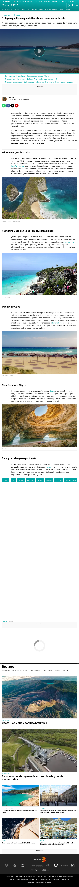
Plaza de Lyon (20, 1)
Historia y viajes (37, 9)
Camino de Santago (65, 9)
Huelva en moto (66, 1)
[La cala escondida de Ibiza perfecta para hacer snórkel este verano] (20, 796)
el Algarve (49, 467)
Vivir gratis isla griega (41, 1)
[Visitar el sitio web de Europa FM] (64, 865)
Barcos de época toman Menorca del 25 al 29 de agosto (18, 843)
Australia (30, 480)
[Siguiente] (75, 1)
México (40, 480)
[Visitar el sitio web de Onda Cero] (56, 865)
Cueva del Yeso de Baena (54, 1)
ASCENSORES (6, 773)
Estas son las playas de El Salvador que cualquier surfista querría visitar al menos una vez (39, 82)
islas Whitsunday (18, 166)
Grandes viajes (71, 480)
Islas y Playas (7, 9)
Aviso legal (12, 879)
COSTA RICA (5, 720)
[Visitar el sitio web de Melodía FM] (72, 865)
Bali (13, 480)
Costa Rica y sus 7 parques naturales (24, 722)
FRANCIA (42, 808)
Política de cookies (34, 879)
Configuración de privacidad (61, 879)
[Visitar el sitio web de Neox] (23, 865)
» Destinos (11, 621)
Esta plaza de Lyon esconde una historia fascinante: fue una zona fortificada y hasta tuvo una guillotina (58, 811)
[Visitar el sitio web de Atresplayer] (35, 870)
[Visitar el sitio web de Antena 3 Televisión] (6, 865)
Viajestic (4, 621)
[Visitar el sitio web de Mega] (39, 865)
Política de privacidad (22, 879)
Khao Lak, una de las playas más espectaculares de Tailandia (27, 76)
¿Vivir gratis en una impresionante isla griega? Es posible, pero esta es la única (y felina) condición (57, 843)
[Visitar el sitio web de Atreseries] (47, 865)
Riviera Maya (57, 323)
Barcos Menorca (29, 1)
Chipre (52, 391)
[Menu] (77, 5)
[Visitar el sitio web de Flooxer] (45, 870)
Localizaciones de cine (22, 9)
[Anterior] (14, 1)
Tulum (6, 480)
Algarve (49, 480)
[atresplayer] (68, 5)
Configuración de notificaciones (35, 882)
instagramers (68, 242)
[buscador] (73, 5)
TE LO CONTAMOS (7, 808)
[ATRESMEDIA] (39, 859)
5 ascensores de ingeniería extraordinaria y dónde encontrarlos (32, 777)
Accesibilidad (48, 882)
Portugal (59, 480)
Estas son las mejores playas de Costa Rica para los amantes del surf (31, 79)
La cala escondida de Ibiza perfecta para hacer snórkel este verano (19, 811)
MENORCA (5, 841)
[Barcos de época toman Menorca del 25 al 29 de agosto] (20, 828)
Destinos (8, 666)
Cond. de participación (46, 879)
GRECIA (42, 841)
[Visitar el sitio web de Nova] (31, 865)
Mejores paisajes (51, 9)
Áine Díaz (11, 97)
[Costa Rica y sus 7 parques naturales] (39, 697)
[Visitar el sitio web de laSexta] (14, 865)
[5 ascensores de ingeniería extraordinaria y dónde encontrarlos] (39, 750)
